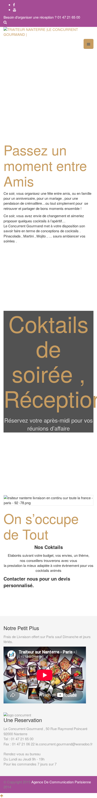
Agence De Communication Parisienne (61, 781)
